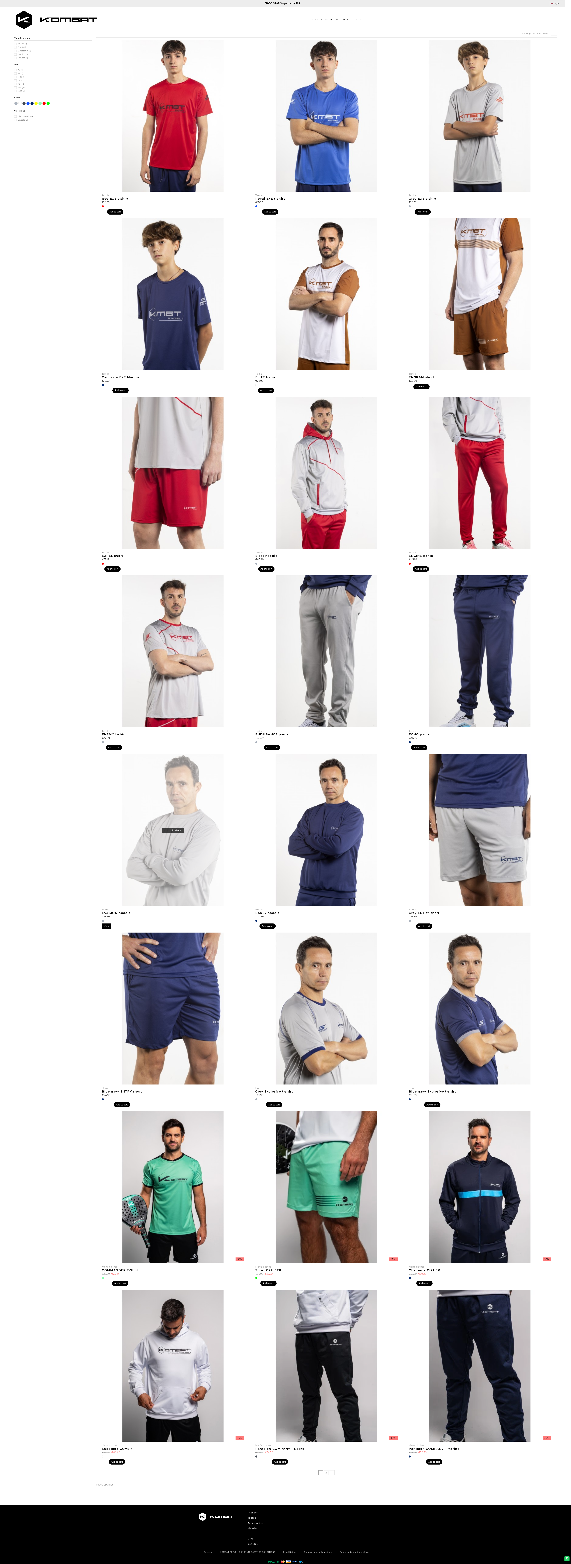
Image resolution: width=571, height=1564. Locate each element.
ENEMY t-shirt (114, 734)
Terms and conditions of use (354, 1552)
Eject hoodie (266, 556)
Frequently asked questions (318, 1552)
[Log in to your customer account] (555, 19)
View (106, 926)
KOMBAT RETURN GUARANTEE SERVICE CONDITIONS (247, 1552)
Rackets (253, 1512)
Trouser (23, 57)
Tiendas (253, 1528)
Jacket (22, 43)
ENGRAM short (421, 377)
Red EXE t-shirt (115, 198)
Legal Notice (289, 1552)
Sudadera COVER (117, 1449)
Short (22, 47)
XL (21, 84)
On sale (23, 120)
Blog (251, 1538)
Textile (252, 1518)
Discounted (25, 116)
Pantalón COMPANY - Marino (434, 1449)
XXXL (21, 91)
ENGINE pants (421, 556)
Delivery (208, 1552)
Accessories (255, 1523)
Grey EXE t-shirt (423, 198)
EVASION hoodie (116, 913)
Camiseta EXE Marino (120, 377)
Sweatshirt (24, 51)
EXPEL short (112, 556)
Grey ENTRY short (424, 913)
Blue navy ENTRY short (122, 1091)
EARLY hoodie (267, 913)
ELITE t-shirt (266, 377)
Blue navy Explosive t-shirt (432, 1091)
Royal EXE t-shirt (270, 198)
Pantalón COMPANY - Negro (279, 1449)
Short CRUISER (268, 1270)
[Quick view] (173, 905)
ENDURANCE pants (272, 734)
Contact (253, 1544)
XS (20, 70)
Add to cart (115, 211)
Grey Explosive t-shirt (274, 1091)
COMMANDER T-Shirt (120, 1270)
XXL (22, 87)
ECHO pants (419, 734)
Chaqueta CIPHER (424, 1270)
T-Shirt (23, 54)
